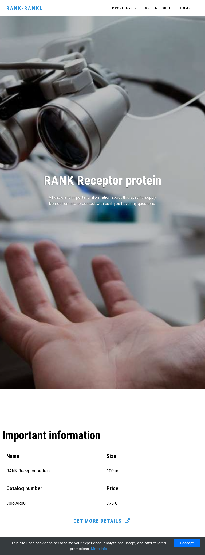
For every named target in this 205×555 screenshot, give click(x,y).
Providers (123, 8)
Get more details (98, 521)
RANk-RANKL (24, 8)
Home (185, 8)
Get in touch (158, 8)
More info (99, 548)
